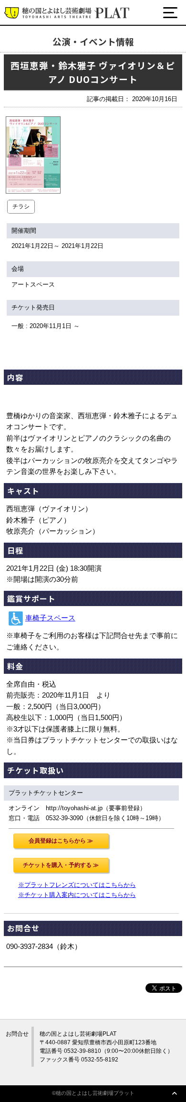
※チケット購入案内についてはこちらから (77, 894)
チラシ (21, 206)
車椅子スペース (50, 618)
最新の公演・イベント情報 (64, 49)
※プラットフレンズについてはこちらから (77, 884)
